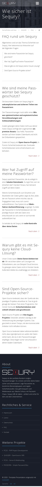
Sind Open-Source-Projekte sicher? (17, 70)
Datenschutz (8, 423)
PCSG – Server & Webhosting (14, 460)
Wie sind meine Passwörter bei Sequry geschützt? (18, 55)
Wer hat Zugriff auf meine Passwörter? (19, 61)
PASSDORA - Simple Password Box (16, 465)
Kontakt (6, 432)
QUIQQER (5, 480)
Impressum (8, 413)
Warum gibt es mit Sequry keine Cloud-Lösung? (22, 66)
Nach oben (33, 156)
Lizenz (6, 418)
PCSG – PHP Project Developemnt (16, 450)
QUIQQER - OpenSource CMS (14, 455)
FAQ (5, 427)
